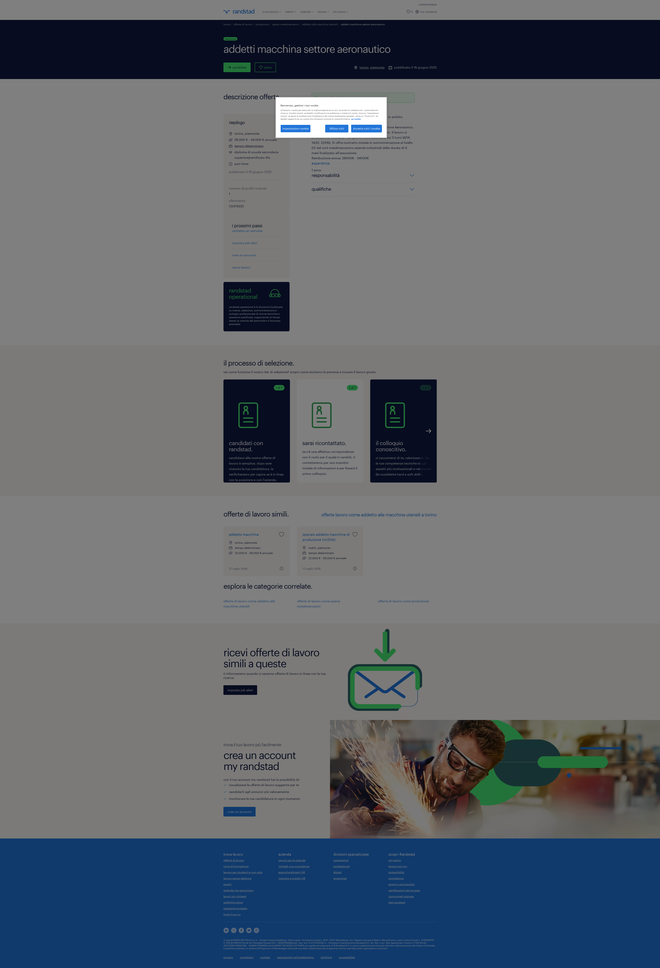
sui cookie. (356, 119)
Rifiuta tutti (337, 128)
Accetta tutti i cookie (366, 128)
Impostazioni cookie (295, 128)
